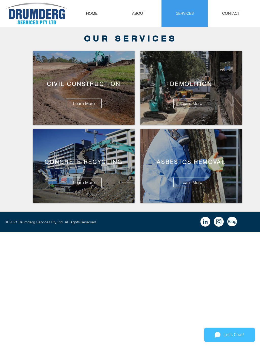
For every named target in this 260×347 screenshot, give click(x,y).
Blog (232, 221)
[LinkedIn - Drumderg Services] (205, 222)
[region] (84, 88)
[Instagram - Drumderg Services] (219, 222)
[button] (84, 182)
